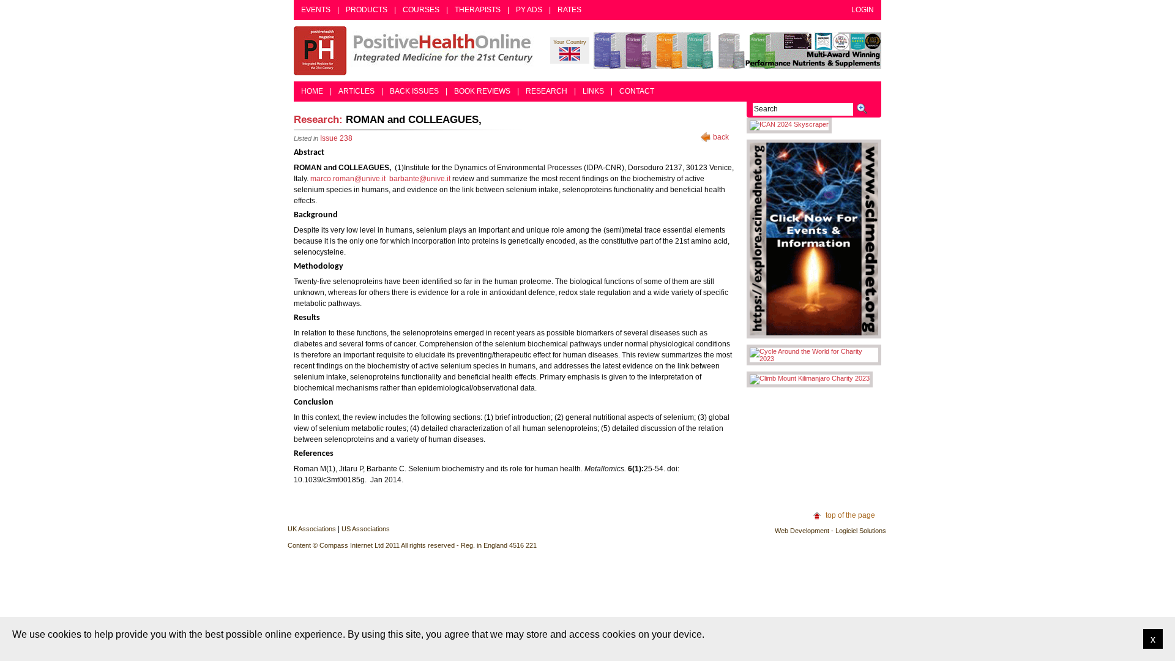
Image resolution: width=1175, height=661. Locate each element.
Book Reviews (482, 91)
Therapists (478, 10)
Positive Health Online (416, 50)
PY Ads (529, 10)
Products (366, 10)
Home (312, 91)
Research (546, 91)
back (721, 137)
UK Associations (312, 528)
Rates (569, 10)
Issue (336, 138)
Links (593, 91)
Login (862, 10)
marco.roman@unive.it (348, 178)
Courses (421, 10)
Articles (356, 91)
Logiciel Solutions (860, 530)
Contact (636, 91)
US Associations (365, 528)
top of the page (850, 515)
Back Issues (414, 91)
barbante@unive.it (419, 178)
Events (315, 10)
